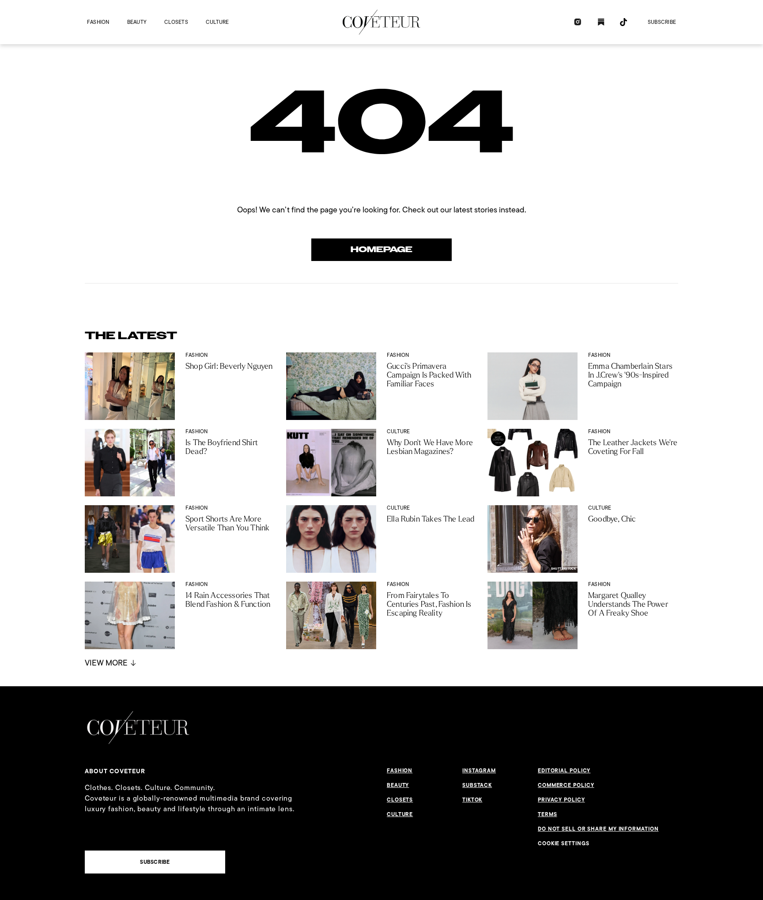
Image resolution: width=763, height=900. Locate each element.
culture (217, 22)
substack (477, 785)
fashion (98, 22)
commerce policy (566, 785)
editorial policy (564, 771)
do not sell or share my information (598, 829)
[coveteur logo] (381, 22)
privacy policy (561, 800)
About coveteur (115, 771)
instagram (479, 771)
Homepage (381, 249)
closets (176, 22)
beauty (137, 22)
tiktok (472, 800)
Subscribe (662, 22)
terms (547, 814)
